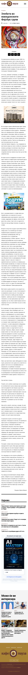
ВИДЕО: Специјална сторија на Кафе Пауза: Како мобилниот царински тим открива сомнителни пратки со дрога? (7, 634)
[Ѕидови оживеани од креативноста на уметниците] (20, 623)
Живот (2, 610)
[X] (12, 54)
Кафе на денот (4, 511)
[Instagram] (14, 660)
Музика (3, 504)
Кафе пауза (16, 23)
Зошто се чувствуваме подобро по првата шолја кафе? (12, 514)
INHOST (19, 667)
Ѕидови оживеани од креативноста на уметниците (19, 632)
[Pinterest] (15, 54)
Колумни (3, 10)
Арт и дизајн (17, 628)
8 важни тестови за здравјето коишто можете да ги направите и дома (6, 614)
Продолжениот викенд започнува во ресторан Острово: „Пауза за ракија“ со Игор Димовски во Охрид (13, 507)
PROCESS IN (9, 664)
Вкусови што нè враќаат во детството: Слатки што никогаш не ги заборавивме (13, 526)
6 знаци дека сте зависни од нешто (19, 613)
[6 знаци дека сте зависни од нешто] (20, 605)
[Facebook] (9, 54)
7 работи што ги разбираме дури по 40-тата (12, 531)
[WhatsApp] (18, 54)
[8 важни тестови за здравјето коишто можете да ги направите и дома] (7, 605)
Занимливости (4, 517)
